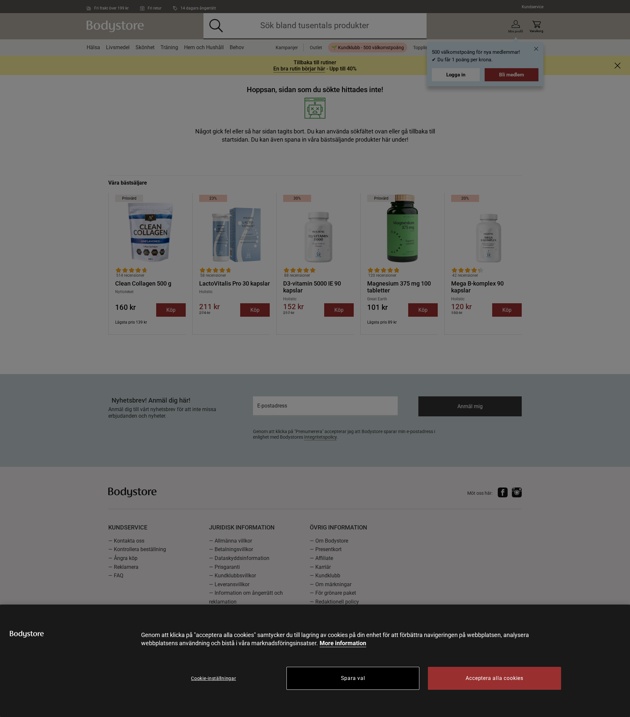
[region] (315, 661)
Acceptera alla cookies (494, 678)
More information (343, 643)
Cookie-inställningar (213, 678)
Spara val (353, 678)
